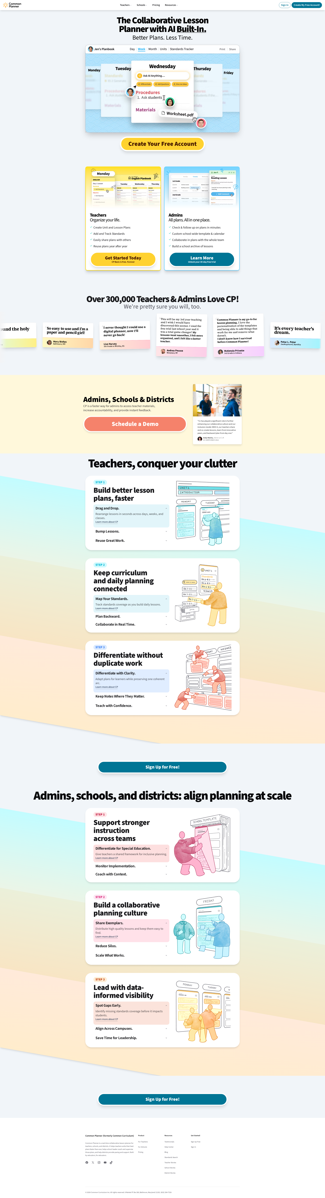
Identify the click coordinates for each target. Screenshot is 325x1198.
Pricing (156, 5)
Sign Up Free (195, 1142)
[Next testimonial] (322, 337)
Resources (170, 5)
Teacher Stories (170, 1162)
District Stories (170, 1173)
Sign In (284, 5)
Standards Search (171, 1157)
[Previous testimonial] (3, 337)
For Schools (142, 1147)
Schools (141, 5)
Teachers (125, 5)
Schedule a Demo (135, 424)
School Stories (170, 1168)
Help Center (169, 1147)
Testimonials (169, 1142)
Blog (166, 1152)
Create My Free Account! (307, 5)
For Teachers (143, 1142)
